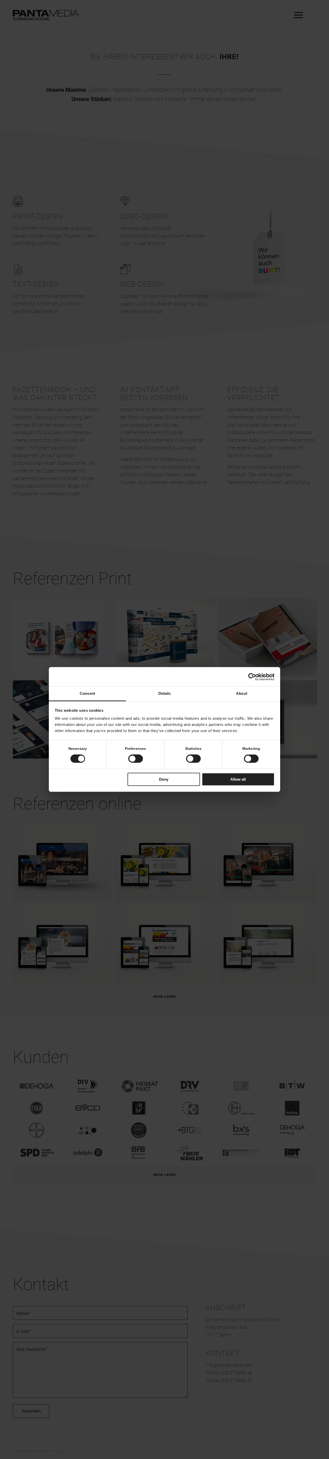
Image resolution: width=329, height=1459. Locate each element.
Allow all (238, 779)
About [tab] (241, 693)
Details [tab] (164, 693)
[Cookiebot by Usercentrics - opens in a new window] (252, 677)
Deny (163, 779)
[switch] (135, 759)
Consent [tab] (87, 693)
